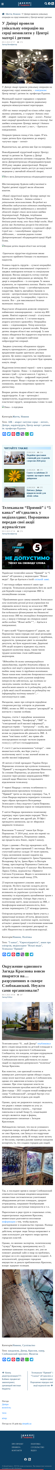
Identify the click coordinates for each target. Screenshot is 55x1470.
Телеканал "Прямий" (12, 948)
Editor (9, 997)
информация (8, 1221)
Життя (9, 14)
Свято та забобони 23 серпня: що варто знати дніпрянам (38, 475)
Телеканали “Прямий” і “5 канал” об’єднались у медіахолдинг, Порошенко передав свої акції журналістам (41, 1379)
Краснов (32, 1350)
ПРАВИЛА (16, 1447)
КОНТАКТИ (17, 1451)
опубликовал (44, 1043)
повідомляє (41, 90)
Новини (16, 14)
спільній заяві (41, 579)
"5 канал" (13, 942)
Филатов (33, 1354)
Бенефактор (12, 44)
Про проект (17, 1444)
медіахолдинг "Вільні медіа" (27, 945)
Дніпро (5, 425)
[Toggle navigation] (3, 4)
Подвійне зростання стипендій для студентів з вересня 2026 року (38, 458)
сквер (41, 1350)
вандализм (13, 1350)
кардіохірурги (18, 425)
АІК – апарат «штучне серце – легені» (28, 422)
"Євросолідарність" (29, 942)
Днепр (23, 1350)
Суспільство (28, 1345)
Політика (27, 937)
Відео (34, 1451)
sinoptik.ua (26, 1423)
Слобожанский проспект (15, 1354)
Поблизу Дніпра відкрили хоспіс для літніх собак (36, 493)
